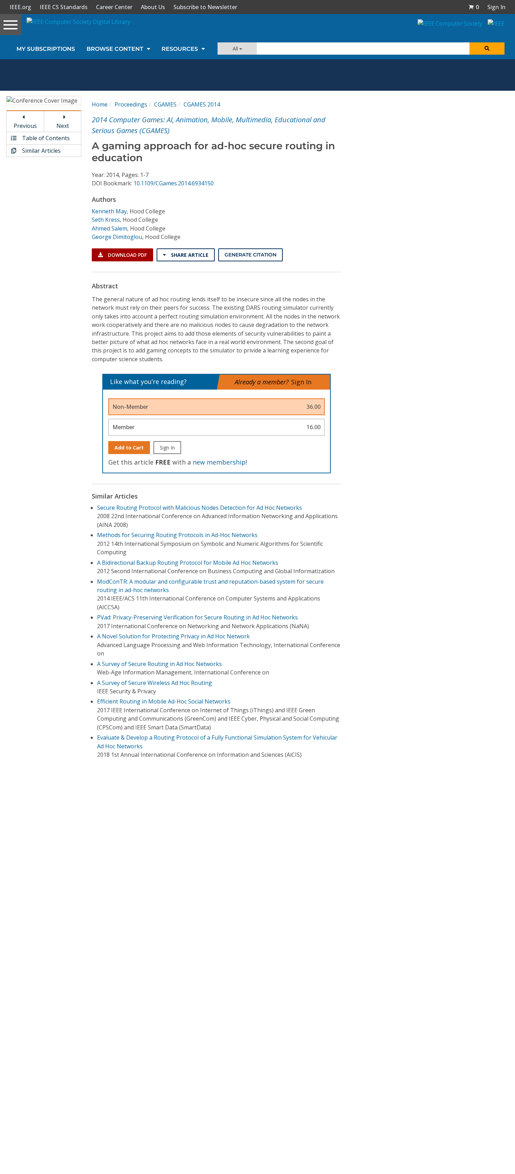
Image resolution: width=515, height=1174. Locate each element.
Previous (25, 126)
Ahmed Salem (109, 228)
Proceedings (131, 104)
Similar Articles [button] (41, 151)
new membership (219, 462)
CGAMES (165, 104)
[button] (473, 7)
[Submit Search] (486, 48)
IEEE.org (20, 7)
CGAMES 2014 (202, 104)
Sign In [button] (496, 7)
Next (62, 126)
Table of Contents (45, 138)
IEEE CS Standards (64, 7)
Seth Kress (106, 220)
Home (100, 104)
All (236, 48)
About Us (153, 7)
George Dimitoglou (117, 237)
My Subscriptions (45, 49)
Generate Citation (250, 255)
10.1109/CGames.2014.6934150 (173, 183)
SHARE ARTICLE (189, 255)
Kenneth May (109, 211)
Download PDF (127, 255)
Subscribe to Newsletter (205, 7)
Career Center (114, 7)
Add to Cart (129, 447)
